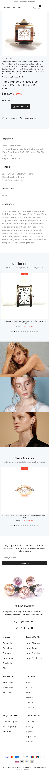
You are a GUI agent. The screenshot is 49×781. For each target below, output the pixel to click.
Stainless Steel (17, 77)
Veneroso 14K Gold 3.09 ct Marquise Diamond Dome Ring (24, 516)
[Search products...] (34, 8)
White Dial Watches (16, 74)
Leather (8, 77)
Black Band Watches (25, 61)
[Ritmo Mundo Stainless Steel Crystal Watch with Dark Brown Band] (24, 33)
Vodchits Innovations (24, 770)
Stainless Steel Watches (23, 71)
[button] (29, 8)
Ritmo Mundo (19, 69)
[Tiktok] (20, 628)
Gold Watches (14, 64)
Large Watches (25, 64)
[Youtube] (32, 628)
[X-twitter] (28, 628)
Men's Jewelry (14, 66)
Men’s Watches (25, 66)
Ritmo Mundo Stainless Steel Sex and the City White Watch (22, 322)
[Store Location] (29, 8)
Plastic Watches (37, 66)
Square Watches (8, 71)
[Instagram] (17, 628)
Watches (13, 61)
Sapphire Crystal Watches (33, 69)
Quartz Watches (7, 69)
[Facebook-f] (24, 628)
